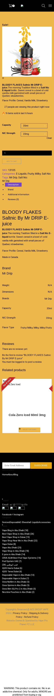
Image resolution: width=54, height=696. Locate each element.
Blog (16, 474)
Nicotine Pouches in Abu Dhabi (18, 592)
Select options (29, 430)
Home (5, 474)
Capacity (6, 125)
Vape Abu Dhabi (11, 547)
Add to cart (11, 161)
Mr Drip (13, 177)
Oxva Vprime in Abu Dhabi (15, 585)
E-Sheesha (25, 522)
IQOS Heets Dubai (12, 568)
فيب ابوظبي (10, 564)
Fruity (31, 173)
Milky (38, 173)
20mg (49, 318)
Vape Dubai (9, 544)
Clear (49, 138)
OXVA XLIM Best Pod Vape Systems (21, 557)
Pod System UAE (11, 561)
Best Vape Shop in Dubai (16, 537)
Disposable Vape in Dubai (15, 578)
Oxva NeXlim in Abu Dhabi (15, 582)
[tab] (13, 185)
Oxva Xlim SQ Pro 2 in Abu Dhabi (19, 588)
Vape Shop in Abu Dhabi (15, 551)
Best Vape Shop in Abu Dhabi (18, 534)
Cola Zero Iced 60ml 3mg (27, 415)
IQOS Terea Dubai (12, 571)
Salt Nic (46, 173)
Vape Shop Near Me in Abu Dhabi (19, 540)
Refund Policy (31, 617)
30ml (49, 308)
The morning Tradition (19, 87)
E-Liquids (21, 173)
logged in (19, 362)
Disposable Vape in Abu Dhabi (18, 575)
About (11, 474)
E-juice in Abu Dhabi (13, 554)
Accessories (45, 522)
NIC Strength (8, 133)
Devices (6, 522)
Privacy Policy (20, 613)
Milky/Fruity (46, 327)
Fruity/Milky (27, 327)
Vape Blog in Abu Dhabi (15, 530)
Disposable (15, 522)
